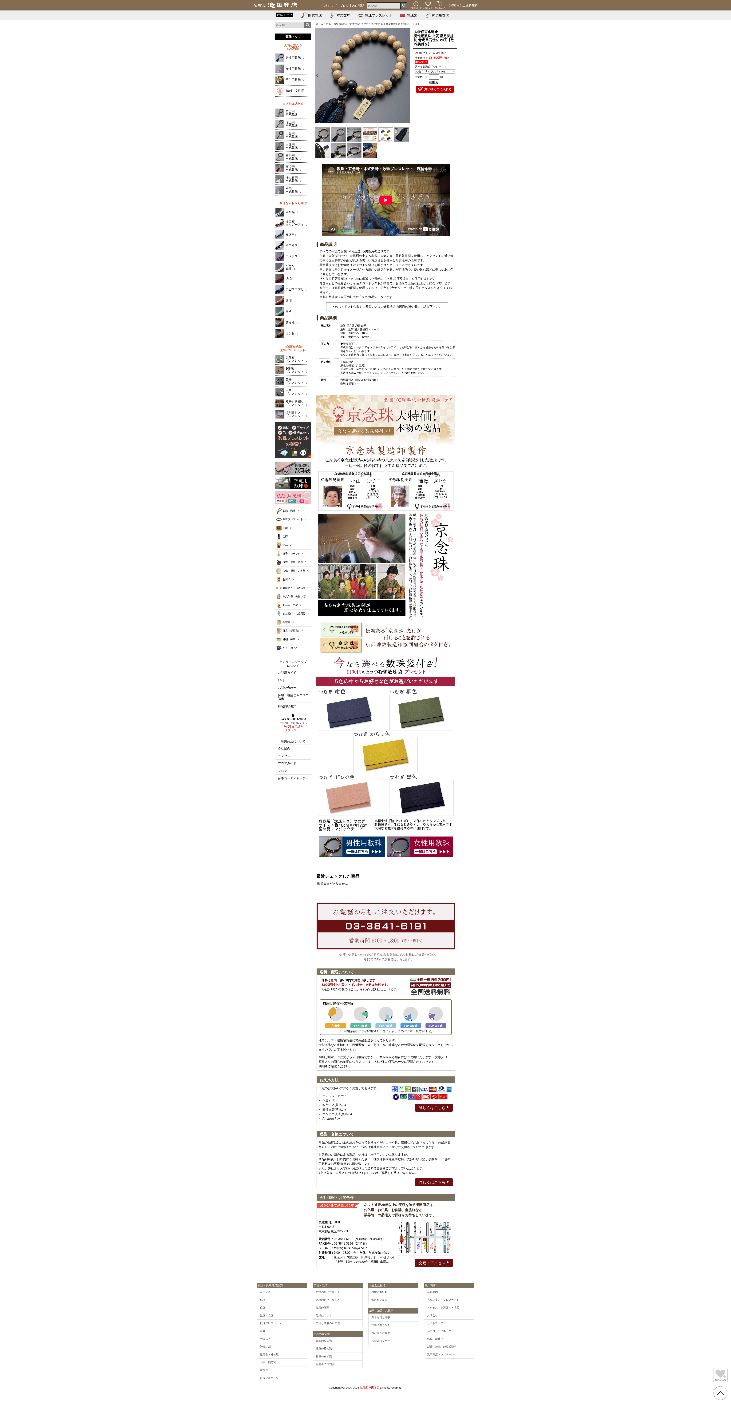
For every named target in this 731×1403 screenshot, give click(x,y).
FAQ (281, 680)
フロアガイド (287, 763)
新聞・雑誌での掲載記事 (441, 1346)
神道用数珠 (440, 15)
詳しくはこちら (433, 1108)
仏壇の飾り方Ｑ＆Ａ (328, 1292)
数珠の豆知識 (324, 1340)
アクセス (284, 755)
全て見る (265, 1292)
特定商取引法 (287, 706)
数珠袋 (412, 15)
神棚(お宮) (266, 1346)
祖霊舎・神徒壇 (269, 1354)
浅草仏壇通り (435, 1338)
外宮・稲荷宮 (268, 1362)
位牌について (324, 1315)
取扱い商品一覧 (269, 1377)
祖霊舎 (286, 622)
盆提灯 (264, 1370)
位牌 (285, 536)
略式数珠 (315, 15)
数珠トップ (284, 15)
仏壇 (285, 527)
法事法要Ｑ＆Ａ (380, 1325)
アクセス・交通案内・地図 (443, 1307)
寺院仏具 (265, 1338)
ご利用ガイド (287, 672)
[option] (362, 75)
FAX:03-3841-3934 (293, 725)
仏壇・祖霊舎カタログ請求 (293, 697)
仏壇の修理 (322, 1307)
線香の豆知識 (324, 1348)
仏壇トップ (329, 5)
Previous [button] (319, 75)
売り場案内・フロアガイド (443, 1299)
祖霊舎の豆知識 (325, 1364)
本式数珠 (343, 15)
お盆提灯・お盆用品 (294, 613)
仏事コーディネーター (293, 778)
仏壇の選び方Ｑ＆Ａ (328, 1299)
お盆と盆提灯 (379, 1292)
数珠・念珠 (289, 510)
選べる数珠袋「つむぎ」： (431, 66)
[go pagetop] (720, 1393)
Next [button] (405, 75)
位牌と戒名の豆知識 (328, 1323)
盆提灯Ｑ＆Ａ (379, 1299)
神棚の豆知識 (324, 1356)
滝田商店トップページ (440, 1354)
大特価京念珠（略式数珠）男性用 (351, 24)
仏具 (262, 1331)
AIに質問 (358, 5)
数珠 (328, 24)
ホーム (319, 24)
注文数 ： (421, 76)
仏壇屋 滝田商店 (369, 1387)
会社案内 (284, 748)
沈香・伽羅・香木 (293, 562)
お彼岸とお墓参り (382, 1332)
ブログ (344, 5)
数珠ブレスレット (378, 15)
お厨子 (286, 579)
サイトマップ (435, 1323)
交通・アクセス (433, 1263)
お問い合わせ (287, 687)
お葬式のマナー (380, 1340)
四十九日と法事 (380, 1317)
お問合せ (432, 1315)
